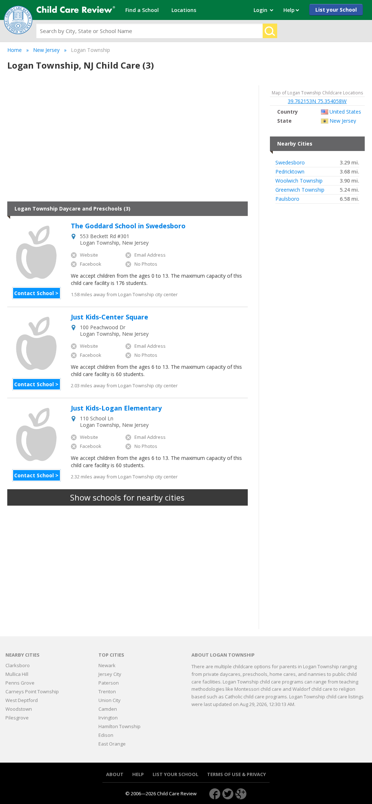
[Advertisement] (127, 143)
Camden (107, 709)
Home (14, 49)
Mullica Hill (16, 674)
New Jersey (46, 49)
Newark (107, 665)
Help (138, 774)
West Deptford (21, 700)
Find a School (142, 10)
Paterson (108, 682)
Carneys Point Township (32, 691)
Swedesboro (290, 162)
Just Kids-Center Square (109, 317)
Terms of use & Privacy (236, 774)
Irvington (108, 717)
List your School (336, 9)
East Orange (112, 743)
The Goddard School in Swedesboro (128, 226)
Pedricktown (289, 171)
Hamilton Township (119, 726)
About (115, 774)
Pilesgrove (17, 717)
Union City (109, 700)
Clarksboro (17, 665)
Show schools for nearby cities (127, 497)
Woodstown (18, 709)
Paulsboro (287, 198)
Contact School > (36, 293)
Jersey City (109, 674)
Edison (105, 735)
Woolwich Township (299, 180)
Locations (183, 10)
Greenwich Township (299, 189)
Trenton (107, 691)
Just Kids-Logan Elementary (116, 408)
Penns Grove (20, 682)
